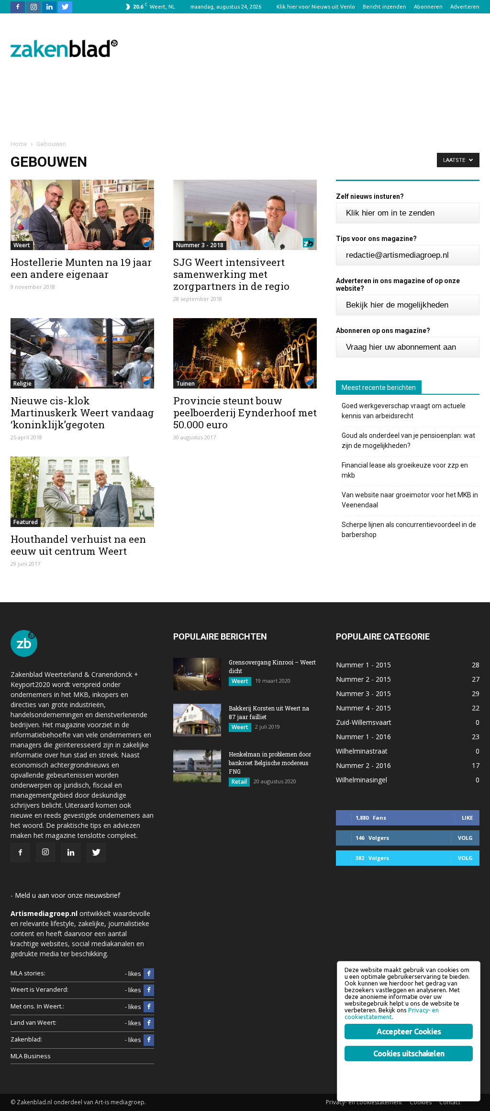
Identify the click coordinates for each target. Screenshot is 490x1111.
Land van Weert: (33, 1023)
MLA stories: (28, 973)
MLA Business (31, 1056)
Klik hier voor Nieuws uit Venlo (316, 7)
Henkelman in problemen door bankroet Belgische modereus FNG (270, 762)
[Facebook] (18, 6)
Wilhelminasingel (361, 779)
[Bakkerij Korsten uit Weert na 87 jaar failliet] (197, 720)
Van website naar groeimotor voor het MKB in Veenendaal (410, 500)
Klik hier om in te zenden (390, 213)
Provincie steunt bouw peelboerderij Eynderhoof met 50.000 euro (245, 412)
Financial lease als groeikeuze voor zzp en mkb (405, 470)
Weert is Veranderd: (39, 989)
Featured (25, 522)
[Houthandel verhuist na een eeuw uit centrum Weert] (82, 492)
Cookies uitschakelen (408, 1053)
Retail (239, 782)
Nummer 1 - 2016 (363, 736)
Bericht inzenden (384, 7)
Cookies (421, 1102)
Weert (21, 245)
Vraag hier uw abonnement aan (401, 347)
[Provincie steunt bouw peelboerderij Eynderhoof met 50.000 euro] (245, 353)
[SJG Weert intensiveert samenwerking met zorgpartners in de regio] (245, 215)
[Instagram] (33, 6)
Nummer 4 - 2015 (363, 707)
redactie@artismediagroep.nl (397, 255)
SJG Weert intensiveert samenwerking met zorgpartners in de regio (231, 274)
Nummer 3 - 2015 (363, 693)
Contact (449, 1102)
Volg (465, 837)
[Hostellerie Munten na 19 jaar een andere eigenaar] (82, 215)
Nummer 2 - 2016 (363, 765)
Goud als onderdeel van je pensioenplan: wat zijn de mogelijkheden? (408, 440)
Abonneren (428, 7)
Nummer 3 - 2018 (199, 245)
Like (467, 817)
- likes (133, 974)
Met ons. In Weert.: (37, 1006)
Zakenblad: (26, 1039)
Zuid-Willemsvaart (363, 722)
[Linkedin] (49, 6)
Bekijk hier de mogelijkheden (397, 304)
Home (19, 144)
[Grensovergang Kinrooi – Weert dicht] (197, 674)
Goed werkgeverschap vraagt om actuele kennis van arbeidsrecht (404, 411)
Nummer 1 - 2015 (363, 664)
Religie (22, 383)
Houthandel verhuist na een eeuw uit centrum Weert (78, 545)
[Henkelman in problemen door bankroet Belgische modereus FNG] (197, 766)
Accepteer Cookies (409, 1031)
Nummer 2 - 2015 (363, 679)
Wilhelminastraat (362, 751)
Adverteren (464, 7)
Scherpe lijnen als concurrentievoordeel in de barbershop (409, 529)
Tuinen (185, 383)
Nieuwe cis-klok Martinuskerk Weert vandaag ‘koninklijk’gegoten (82, 412)
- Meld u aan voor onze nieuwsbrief (65, 895)
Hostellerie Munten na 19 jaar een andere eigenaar (81, 268)
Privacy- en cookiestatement (364, 1102)
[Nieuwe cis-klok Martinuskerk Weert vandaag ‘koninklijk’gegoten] (82, 353)
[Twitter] (65, 6)
